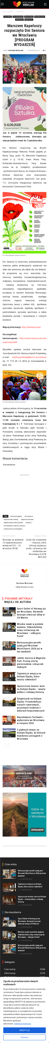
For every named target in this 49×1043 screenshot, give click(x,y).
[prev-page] (4, 745)
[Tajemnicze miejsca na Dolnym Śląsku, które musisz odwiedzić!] (9, 676)
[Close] (46, 979)
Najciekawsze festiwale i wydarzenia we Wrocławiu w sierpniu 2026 (30, 720)
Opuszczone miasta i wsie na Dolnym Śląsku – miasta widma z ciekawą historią (31, 689)
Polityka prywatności (22, 1024)
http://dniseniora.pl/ (31, 327)
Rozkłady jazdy (39, 17)
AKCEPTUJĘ (24, 1030)
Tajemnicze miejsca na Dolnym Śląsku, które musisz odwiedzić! (29, 676)
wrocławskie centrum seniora (14, 526)
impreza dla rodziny (11, 519)
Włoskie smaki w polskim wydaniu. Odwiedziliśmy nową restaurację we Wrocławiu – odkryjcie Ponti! (30, 630)
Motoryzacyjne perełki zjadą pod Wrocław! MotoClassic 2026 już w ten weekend (32, 873)
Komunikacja (29, 17)
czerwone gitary (16, 516)
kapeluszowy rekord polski (13, 522)
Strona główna (8, 11)
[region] (24, 1010)
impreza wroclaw (27, 519)
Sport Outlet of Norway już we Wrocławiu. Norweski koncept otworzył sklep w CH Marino (29, 921)
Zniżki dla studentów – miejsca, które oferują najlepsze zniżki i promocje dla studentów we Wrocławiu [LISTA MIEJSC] (36, 548)
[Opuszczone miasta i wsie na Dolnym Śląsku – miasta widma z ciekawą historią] (9, 689)
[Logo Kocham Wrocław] (24, 4)
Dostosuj (24, 1037)
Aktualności (7, 615)
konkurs (28, 522)
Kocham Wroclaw (15, 50)
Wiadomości (19, 19)
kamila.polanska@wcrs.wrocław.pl (29, 357)
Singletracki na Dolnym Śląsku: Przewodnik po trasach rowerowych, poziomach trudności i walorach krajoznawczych (31, 704)
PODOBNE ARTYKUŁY (19, 598)
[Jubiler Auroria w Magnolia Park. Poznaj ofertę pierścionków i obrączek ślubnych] (9, 661)
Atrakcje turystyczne (7, 679)
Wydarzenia (28, 19)
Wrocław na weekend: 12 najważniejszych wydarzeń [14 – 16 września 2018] (13, 544)
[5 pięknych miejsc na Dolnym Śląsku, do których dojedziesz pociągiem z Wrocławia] (9, 732)
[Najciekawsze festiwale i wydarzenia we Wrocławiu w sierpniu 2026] (9, 720)
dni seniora (29, 516)
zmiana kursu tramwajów (13, 529)
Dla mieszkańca (18, 17)
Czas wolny (20, 11)
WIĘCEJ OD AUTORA (17, 602)
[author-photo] (24, 579)
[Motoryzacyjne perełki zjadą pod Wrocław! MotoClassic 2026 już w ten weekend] (9, 645)
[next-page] (8, 745)
